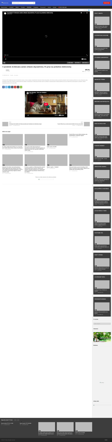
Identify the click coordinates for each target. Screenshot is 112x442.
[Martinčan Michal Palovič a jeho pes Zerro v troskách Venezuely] (102, 262)
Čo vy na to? (43, 7)
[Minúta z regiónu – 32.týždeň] (57, 160)
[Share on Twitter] (6, 87)
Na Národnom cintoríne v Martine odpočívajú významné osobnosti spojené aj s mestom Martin (101, 202)
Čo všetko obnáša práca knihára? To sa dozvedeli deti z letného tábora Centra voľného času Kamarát (46, 433)
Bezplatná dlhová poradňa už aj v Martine (101, 312)
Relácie (17, 7)
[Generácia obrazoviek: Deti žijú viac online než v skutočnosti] (102, 174)
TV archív (23, 7)
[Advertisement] (102, 357)
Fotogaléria (36, 7)
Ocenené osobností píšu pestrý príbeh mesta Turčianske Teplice (101, 137)
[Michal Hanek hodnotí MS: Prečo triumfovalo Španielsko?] (102, 43)
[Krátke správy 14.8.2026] (57, 140)
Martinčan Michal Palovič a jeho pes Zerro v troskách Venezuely (102, 268)
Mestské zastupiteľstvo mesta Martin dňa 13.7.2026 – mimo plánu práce (102, 115)
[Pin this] (15, 87)
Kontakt (54, 7)
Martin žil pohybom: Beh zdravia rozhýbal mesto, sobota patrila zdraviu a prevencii (101, 27)
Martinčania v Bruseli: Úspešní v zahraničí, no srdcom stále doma (101, 93)
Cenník (49, 7)
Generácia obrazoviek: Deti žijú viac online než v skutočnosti (102, 180)
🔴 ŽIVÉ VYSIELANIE (63, 7)
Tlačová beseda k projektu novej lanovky (101, 71)
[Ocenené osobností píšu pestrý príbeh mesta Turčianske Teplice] (102, 131)
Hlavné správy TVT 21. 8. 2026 (7, 423)
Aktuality (11, 75)
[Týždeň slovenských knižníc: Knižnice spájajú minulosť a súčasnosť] (102, 218)
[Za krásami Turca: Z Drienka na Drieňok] (102, 284)
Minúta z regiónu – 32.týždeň (52, 167)
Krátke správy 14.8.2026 (51, 146)
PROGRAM (29, 7)
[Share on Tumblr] (12, 87)
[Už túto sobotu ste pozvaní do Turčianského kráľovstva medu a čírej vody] (102, 240)
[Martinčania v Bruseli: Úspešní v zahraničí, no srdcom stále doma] (102, 87)
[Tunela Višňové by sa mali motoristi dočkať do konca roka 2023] (68, 124)
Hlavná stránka (4, 7)
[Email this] (21, 87)
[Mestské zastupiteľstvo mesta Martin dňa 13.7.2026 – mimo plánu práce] (102, 109)
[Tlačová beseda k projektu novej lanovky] (102, 65)
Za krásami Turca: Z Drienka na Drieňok (101, 290)
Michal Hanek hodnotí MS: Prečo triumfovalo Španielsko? (101, 49)
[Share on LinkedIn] (9, 87)
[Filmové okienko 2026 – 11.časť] (102, 153)
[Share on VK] (18, 87)
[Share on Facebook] (3, 87)
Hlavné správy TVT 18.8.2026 (25, 423)
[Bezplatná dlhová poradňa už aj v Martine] (102, 306)
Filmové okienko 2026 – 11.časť (101, 158)
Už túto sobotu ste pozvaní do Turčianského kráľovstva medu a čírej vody (102, 246)
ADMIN (106, 439)
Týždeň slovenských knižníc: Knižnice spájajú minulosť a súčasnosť (100, 224)
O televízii (11, 7)
